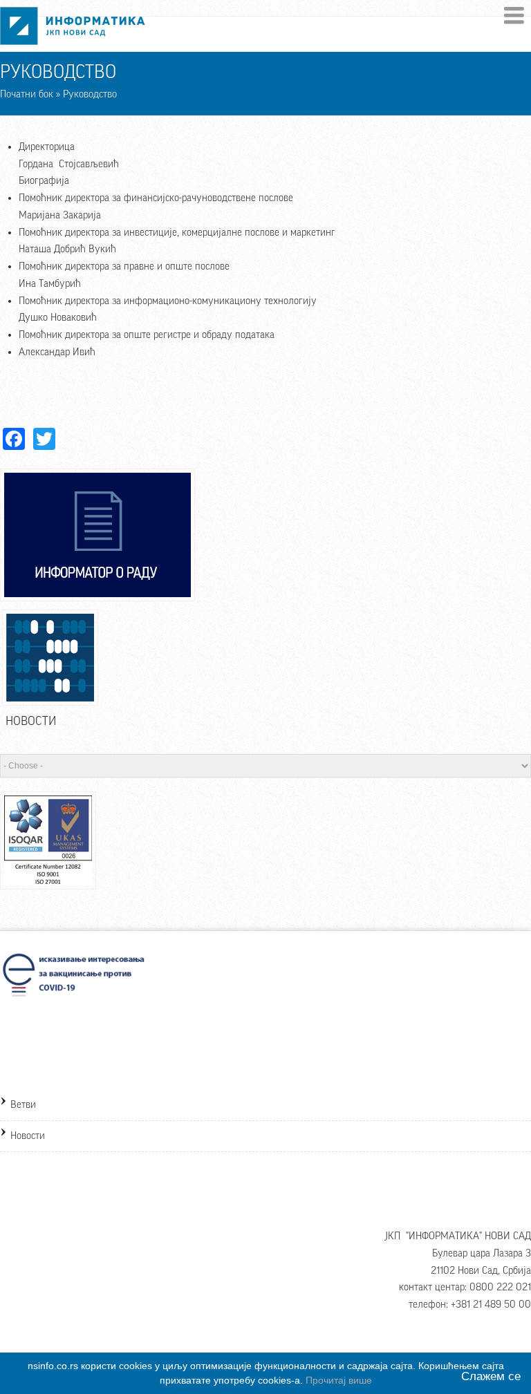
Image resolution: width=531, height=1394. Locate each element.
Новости (27, 1136)
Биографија (44, 181)
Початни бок (26, 94)
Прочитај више (339, 1380)
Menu (514, 15)
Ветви (23, 1105)
